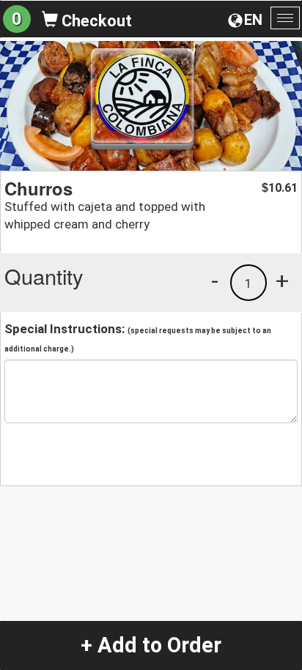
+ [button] (282, 280)
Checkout (95, 21)
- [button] (214, 280)
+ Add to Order (151, 645)
